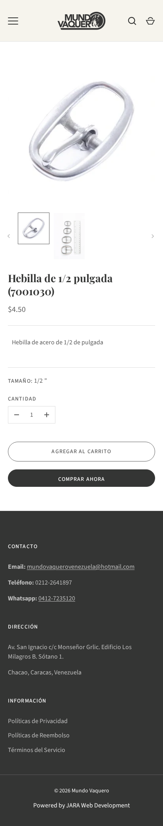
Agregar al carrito (81, 452)
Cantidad (22, 399)
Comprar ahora (81, 479)
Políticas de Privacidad (38, 721)
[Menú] (13, 21)
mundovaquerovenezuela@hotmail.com (81, 566)
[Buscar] (132, 21)
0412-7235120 (56, 598)
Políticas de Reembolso (39, 735)
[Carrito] (150, 21)
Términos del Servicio (36, 750)
